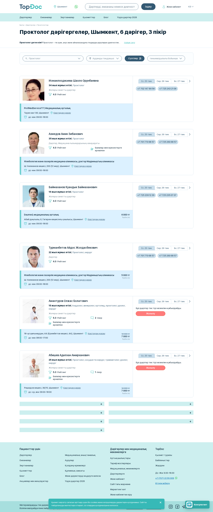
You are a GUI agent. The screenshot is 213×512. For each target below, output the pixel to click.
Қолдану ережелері (75, 465)
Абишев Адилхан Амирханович (69, 355)
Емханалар (46, 17)
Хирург (88, 252)
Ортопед (100, 305)
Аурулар (69, 460)
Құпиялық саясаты (75, 470)
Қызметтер (89, 17)
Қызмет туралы (163, 455)
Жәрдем (159, 465)
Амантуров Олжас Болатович (68, 301)
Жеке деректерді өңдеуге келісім (83, 476)
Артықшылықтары (120, 458)
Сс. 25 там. (146, 81)
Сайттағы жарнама (120, 484)
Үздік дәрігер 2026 (127, 17)
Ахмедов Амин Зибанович (66, 134)
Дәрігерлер (26, 17)
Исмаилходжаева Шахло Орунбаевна (74, 80)
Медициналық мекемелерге (125, 468)
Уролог (121, 305)
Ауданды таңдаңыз (103, 58)
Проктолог (34, 58)
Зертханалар (67, 17)
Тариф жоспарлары (120, 463)
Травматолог (112, 359)
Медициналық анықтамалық (80, 455)
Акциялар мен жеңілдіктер (34, 481)
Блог (106, 17)
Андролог (77, 305)
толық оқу (129, 42)
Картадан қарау (62, 113)
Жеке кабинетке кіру (121, 494)
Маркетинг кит (118, 489)
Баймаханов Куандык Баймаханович (73, 187)
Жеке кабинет (173, 6)
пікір (98, 317)
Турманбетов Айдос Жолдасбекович (73, 247)
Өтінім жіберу (162, 483)
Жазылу (150, 313)
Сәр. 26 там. (163, 81)
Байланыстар (162, 460)
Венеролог (88, 305)
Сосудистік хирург (94, 359)
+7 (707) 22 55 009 (164, 478)
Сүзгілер (133, 58)
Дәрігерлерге (117, 473)
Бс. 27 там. (179, 81)
